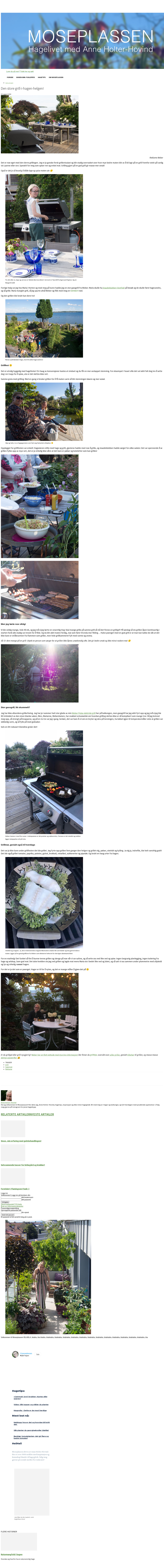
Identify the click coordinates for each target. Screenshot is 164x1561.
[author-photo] (6, 1100)
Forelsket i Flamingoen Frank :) (15, 1189)
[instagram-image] (16, 1363)
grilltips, (94, 1055)
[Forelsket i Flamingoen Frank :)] (13, 1184)
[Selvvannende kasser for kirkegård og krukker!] (13, 1160)
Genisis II (74, 290)
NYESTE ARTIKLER (42, 1114)
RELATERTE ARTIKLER (15, 1114)
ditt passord (26, 1200)
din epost (25, 1212)
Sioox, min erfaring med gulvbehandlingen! (21, 1141)
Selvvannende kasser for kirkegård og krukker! (23, 1165)
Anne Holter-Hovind (8, 1102)
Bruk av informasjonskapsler (12, 1206)
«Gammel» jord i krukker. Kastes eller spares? (30, 1398)
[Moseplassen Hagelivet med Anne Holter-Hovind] (82, 41)
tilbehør (130, 1055)
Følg (37, 1354)
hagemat (8, 1067)
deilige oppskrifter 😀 (10, 1057)
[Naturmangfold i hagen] (19, 1550)
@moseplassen (26, 1353)
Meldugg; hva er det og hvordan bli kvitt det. (32, 1423)
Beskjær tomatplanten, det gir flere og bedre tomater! (31, 1437)
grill (7, 1065)
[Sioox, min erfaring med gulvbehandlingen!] (13, 1136)
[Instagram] (18, 1466)
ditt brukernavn (27, 1197)
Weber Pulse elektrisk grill (83, 713)
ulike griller (114, 1055)
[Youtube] (24, 1466)
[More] (40, 1080)
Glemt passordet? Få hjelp (11, 1204)
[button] (17, 71)
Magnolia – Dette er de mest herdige (30, 1410)
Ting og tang (9, 83)
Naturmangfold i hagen (11, 1554)
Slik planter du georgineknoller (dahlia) (31, 1430)
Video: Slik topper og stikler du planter (31, 1404)
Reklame (8, 1069)
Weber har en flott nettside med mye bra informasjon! (55, 1055)
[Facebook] (13, 1466)
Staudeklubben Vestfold (113, 287)
